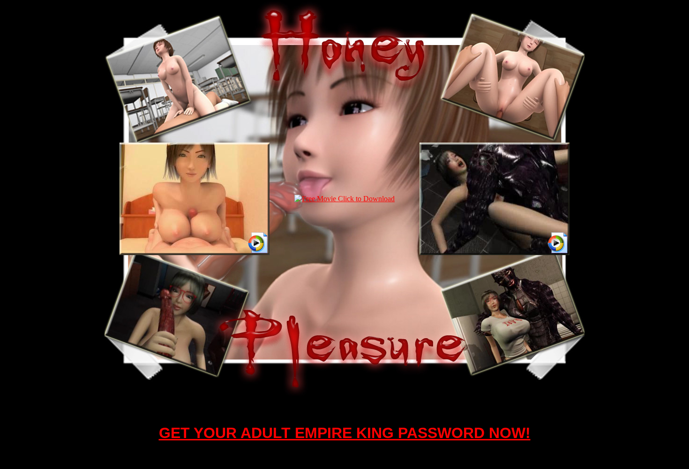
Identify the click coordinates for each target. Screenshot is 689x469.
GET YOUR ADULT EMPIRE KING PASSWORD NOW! (345, 432)
